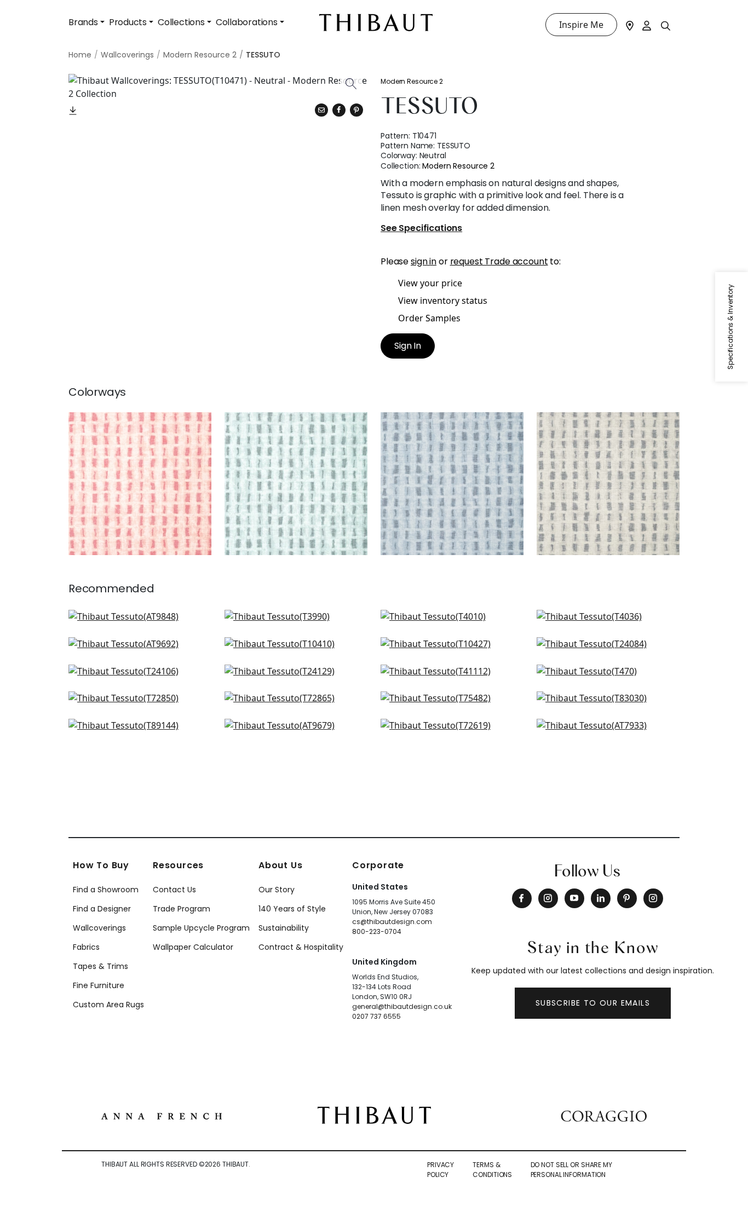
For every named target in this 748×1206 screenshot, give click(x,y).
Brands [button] (83, 22)
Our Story (276, 889)
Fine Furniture (98, 985)
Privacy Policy (440, 1169)
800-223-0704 (376, 931)
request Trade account (499, 261)
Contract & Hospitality (300, 947)
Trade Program (181, 908)
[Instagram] (548, 898)
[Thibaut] (374, 1114)
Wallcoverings (99, 927)
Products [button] (128, 22)
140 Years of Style (292, 908)
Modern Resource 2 (412, 81)
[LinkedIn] (601, 898)
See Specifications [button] (421, 228)
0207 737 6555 (376, 1016)
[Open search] (666, 25)
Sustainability (283, 927)
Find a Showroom (106, 889)
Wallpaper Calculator (193, 947)
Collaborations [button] (247, 22)
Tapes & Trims (100, 966)
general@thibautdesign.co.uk (402, 1006)
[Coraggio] (604, 1115)
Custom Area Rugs (108, 1004)
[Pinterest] (356, 110)
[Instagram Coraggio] (653, 898)
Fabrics (86, 947)
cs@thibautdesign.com (392, 921)
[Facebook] (522, 898)
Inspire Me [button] (581, 25)
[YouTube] (574, 898)
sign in (423, 261)
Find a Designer (102, 908)
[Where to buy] (630, 24)
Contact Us (174, 889)
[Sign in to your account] (647, 24)
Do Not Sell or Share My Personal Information (571, 1169)
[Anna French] (161, 1115)
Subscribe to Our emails (593, 1002)
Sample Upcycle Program (201, 927)
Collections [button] (181, 22)
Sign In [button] (407, 345)
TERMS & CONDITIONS (492, 1169)
